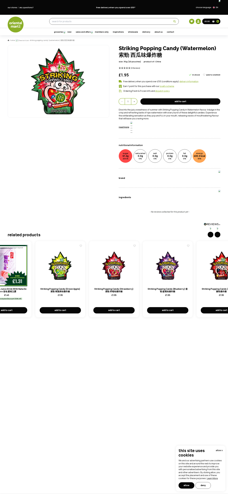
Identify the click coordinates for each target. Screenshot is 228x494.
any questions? (26, 7)
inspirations (118, 32)
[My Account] (198, 21)
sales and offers (83, 32)
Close (174, 97)
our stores (12, 7)
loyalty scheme (167, 86)
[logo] (15, 24)
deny (203, 485)
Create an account (154, 161)
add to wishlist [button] (213, 74)
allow (186, 485)
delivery (146, 32)
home (12, 40)
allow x (219, 450)
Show (170, 126)
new (69, 32)
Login (147, 136)
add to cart (180, 101)
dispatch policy (162, 90)
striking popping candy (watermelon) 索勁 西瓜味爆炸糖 (52, 40)
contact (170, 32)
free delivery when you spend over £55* (115, 7)
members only (102, 32)
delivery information (188, 81)
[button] (216, 7)
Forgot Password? (147, 146)
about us (159, 32)
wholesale (133, 32)
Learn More (212, 478)
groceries (34, 21)
